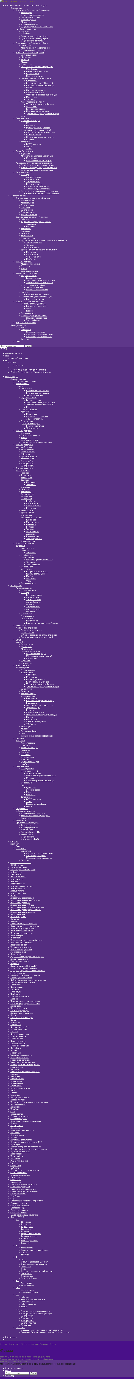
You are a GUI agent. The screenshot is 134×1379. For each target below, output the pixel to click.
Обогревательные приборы (33, 285)
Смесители (26, 329)
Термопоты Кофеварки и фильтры (36, 221)
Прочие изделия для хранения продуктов (28, 1149)
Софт (23, 116)
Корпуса (30, 710)
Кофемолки (31, 252)
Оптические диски (34, 76)
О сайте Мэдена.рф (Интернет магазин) (28, 370)
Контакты (20, 365)
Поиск (28, 346)
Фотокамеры (26, 663)
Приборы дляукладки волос (27, 568)
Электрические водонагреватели (40, 280)
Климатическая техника (26, 273)
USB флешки (32, 69)
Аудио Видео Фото (24, 151)
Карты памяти (32, 74)
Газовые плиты (28, 452)
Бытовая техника (18, 196)
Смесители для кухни (36, 332)
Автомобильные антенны (37, 186)
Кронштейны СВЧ (29, 214)
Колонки (25, 59)
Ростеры (30, 527)
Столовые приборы (19, 1210)
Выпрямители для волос (37, 306)
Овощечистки (16, 1114)
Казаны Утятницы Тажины (22, 982)
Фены (28, 308)
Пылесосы (25, 266)
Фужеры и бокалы (29, 1278)
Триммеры (31, 562)
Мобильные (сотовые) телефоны (35, 48)
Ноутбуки (25, 31)
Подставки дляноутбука (27, 758)
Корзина (9, 1376)
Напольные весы (28, 313)
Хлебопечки (31, 534)
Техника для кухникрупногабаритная (24, 446)
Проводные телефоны (36, 804)
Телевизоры (26, 825)
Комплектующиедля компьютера (28, 694)
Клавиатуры (26, 64)
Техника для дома (24, 261)
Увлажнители (32, 428)
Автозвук (25, 175)
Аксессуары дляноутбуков (28, 744)
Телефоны (25, 142)
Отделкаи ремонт (14, 842)
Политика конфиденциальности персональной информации (49, 1364)
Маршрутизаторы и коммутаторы (41, 132)
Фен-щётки (31, 578)
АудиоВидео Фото (21, 640)
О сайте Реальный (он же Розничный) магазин (31, 372)
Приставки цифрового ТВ (32, 15)
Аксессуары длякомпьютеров (28, 671)
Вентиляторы (27, 292)
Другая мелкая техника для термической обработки (44, 240)
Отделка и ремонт (18, 325)
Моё (7, 356)
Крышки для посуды (19, 1034)
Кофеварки (31, 226)
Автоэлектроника (24, 172)
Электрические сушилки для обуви (36, 442)
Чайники (25, 219)
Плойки (29, 311)
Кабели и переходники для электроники (39, 167)
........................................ (20, 862)
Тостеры (30, 245)
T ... (17, 1219)
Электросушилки (34, 243)
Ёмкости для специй (19, 961)
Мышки (24, 62)
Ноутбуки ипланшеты (21, 739)
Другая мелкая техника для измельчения (39, 250)
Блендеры (25, 231)
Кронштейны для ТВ (30, 17)
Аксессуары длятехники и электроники (26, 626)
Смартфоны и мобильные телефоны (32, 43)
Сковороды (15, 1177)
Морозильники (27, 203)
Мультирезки (32, 254)
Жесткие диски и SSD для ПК (39, 83)
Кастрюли (14, 989)
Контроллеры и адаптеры (37, 111)
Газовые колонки (33, 278)
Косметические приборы (21, 1017)
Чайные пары (27, 1302)
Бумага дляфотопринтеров (33, 788)
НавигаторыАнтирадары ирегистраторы (27, 616)
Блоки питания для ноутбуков (34, 36)
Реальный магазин (13, 353)
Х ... (17, 1280)
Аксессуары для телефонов (33, 50)
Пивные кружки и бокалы (22, 1130)
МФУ (28, 123)
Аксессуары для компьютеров (34, 102)
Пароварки (31, 524)
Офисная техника (23, 118)
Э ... (17, 1309)
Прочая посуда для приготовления (25, 1147)
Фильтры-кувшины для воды (34, 1264)
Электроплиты (27, 466)
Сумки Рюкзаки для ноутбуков (34, 38)
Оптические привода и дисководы (41, 95)
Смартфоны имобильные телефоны (25, 809)
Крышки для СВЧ (18, 1036)
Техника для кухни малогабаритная (32, 217)
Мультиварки (27, 236)
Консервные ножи (18, 1008)
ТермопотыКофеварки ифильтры (26, 477)
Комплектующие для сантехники (25, 1003)
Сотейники (15, 1196)
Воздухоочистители (35, 299)
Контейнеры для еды (19, 1010)
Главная (3, 1344)
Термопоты (31, 224)
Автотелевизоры (28, 590)
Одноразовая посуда (19, 1116)
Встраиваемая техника (26, 322)
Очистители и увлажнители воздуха (37, 297)
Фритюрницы (32, 531)
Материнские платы (35, 92)
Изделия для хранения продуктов (25, 975)
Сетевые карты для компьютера (40, 137)
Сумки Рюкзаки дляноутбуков (30, 763)
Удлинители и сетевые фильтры (40, 104)
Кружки (14, 1032)
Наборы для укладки (35, 574)
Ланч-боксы (15, 1048)
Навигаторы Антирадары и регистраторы (39, 191)
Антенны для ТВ (28, 20)
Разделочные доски (19, 1161)
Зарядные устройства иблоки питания (31, 631)
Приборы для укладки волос (33, 304)
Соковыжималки (33, 257)
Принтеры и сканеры (30, 120)
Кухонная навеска (18, 1041)
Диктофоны (26, 646)
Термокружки (27, 1226)
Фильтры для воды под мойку (34, 1262)
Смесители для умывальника (39, 337)
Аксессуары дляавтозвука (33, 610)
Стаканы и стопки (18, 1203)
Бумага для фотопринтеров (38, 128)
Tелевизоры (26, 12)
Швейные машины (29, 271)
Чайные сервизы (28, 1304)
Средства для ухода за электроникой (37, 170)
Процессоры (31, 97)
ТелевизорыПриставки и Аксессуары (27, 821)
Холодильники (27, 449)
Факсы (29, 146)
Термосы (25, 1231)
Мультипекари (32, 247)
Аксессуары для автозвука (38, 189)
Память (29, 88)
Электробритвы (33, 320)
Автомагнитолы (33, 177)
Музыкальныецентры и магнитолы (30, 650)
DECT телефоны (33, 144)
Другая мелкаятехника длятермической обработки (31, 515)
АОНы (29, 149)
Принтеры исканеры (26, 784)
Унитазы (25, 339)
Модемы (30, 139)
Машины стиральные (30, 264)
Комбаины (31, 259)
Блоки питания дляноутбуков (29, 748)
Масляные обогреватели (37, 290)
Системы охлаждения (36, 90)
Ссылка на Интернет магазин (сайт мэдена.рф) (42, 1330)
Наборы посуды (17, 1100)
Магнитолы (31, 158)
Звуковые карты (33, 708)
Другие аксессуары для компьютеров (42, 113)
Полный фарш (11, 376)
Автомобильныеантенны (33, 603)
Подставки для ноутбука (32, 41)
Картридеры (31, 677)
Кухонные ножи (17, 1043)
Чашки (24, 1306)
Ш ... (18, 1288)
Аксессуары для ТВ (29, 24)
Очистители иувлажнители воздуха (30, 422)
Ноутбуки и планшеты (26, 29)
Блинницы (31, 520)
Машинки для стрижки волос (39, 560)
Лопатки (14, 1050)
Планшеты (25, 34)
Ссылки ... (20, 1327)
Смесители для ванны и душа (39, 334)
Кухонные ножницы (19, 1046)
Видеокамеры (27, 644)
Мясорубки (26, 229)
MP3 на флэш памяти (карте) (39, 160)
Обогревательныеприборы (29, 410)
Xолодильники (27, 200)
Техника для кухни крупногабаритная (33, 198)
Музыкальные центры (36, 654)
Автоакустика (32, 179)
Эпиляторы (31, 553)
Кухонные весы (28, 238)
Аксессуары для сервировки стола (25, 909)
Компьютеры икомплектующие (23, 666)
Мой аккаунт (5, 1364)
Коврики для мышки (35, 109)
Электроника (16, 8)
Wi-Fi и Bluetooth (33, 135)
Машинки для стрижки (36, 318)
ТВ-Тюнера (31, 99)
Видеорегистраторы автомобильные (42, 193)
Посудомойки (27, 461)
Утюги (24, 268)
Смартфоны (26, 45)
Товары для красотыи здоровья (25, 544)
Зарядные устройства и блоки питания (38, 165)
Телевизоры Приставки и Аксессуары (33, 10)
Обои (18, 341)
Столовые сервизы (18, 1212)
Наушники (25, 153)
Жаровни (14, 963)
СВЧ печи (25, 207)
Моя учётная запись (19, 358)
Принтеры (30, 125)
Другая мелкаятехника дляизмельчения (27, 496)
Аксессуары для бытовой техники (25, 900)
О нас (13, 363)
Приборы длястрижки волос (27, 556)
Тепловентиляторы (34, 287)
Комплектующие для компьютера (36, 78)
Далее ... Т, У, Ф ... (18, 1217)
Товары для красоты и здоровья (30, 301)
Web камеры (31, 106)
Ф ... (17, 1257)
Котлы (29, 407)
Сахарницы (15, 1165)
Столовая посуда (17, 1208)
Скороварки (15, 1179)
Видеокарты (31, 81)
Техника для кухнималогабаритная (24, 469)
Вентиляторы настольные (37, 393)
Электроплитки (28, 212)
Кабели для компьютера (21, 978)
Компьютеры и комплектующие (30, 52)
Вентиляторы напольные (37, 294)
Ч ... (17, 1295)
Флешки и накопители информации (37, 66)
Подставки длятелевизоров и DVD (30, 838)
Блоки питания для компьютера (40, 85)
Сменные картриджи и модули (24, 1191)
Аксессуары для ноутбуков (22, 905)
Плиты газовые (28, 205)
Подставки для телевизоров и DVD (37, 27)
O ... (7, 360)
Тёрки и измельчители (31, 1234)
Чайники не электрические (33, 1299)
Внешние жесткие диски (37, 71)
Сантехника (21, 327)
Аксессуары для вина (20, 902)
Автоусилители (33, 182)
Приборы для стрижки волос (34, 315)
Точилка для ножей (29, 1241)
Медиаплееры (27, 22)
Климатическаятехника (22, 384)
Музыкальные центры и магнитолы (37, 156)
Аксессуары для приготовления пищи (27, 907)
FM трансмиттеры (34, 184)
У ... (17, 1245)
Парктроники (32, 621)
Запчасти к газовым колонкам (39, 283)
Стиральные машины (30, 435)
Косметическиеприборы (28, 549)
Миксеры (25, 233)
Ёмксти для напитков (20, 959)
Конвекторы (31, 414)
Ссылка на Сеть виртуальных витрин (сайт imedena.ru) (45, 1332)
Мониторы (26, 57)
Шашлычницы (32, 536)
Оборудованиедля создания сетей (29, 770)
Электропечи (27, 210)
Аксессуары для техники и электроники (34, 163)
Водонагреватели (29, 275)
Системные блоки (29, 55)
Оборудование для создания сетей (36, 130)
